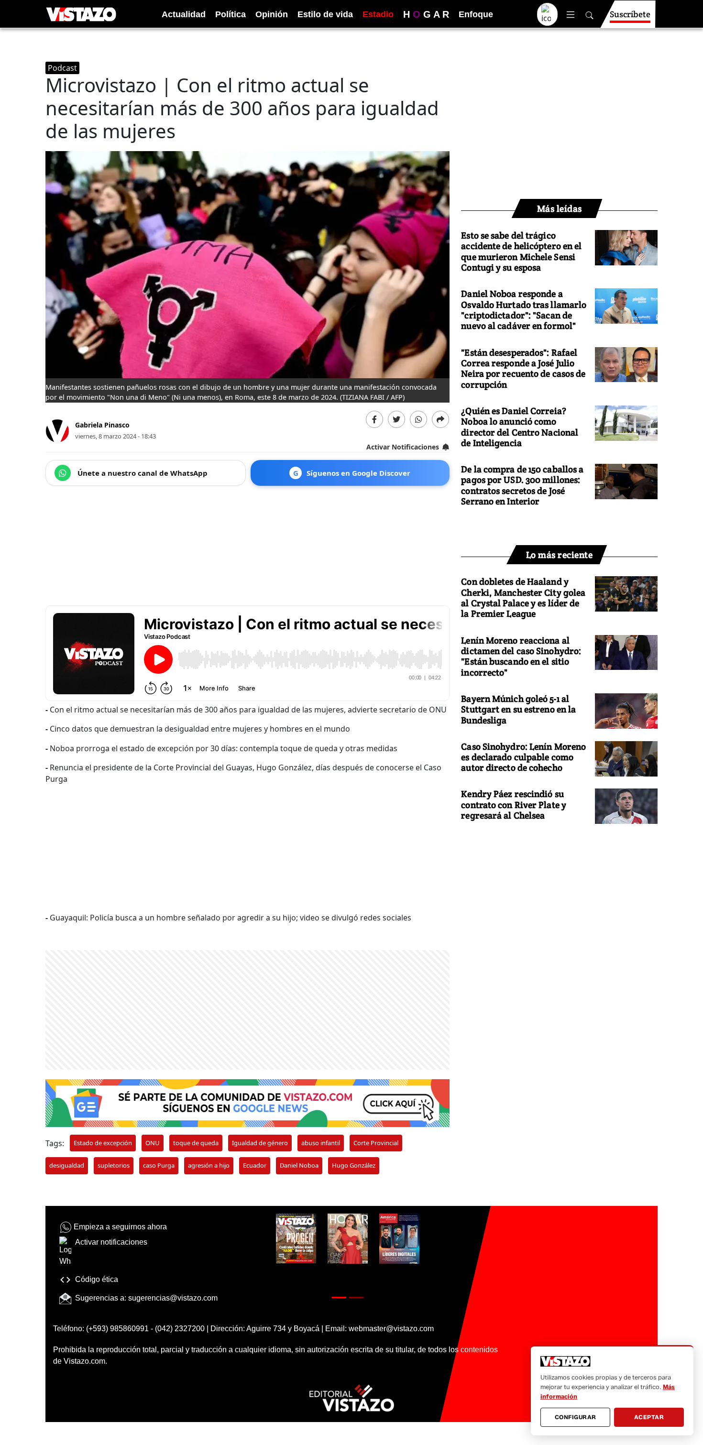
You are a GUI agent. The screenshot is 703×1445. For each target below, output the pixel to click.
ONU (152, 1142)
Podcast (62, 68)
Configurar (575, 1417)
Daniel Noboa (299, 1165)
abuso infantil (320, 1142)
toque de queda (196, 1142)
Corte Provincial (375, 1142)
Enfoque (476, 14)
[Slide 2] (356, 1297)
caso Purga (159, 1165)
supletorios (114, 1165)
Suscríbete (630, 14)
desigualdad (66, 1165)
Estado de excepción (103, 1142)
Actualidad (184, 14)
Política (230, 14)
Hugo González (353, 1165)
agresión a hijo (209, 1165)
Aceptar (649, 1417)
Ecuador (254, 1165)
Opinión (271, 14)
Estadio (378, 14)
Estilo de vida (325, 14)
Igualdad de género (260, 1142)
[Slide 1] (339, 1297)
